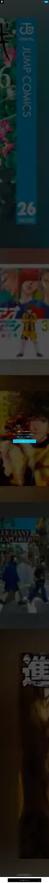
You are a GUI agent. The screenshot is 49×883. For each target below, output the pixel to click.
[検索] (43, 2)
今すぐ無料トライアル (24, 441)
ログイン (46, 1)
